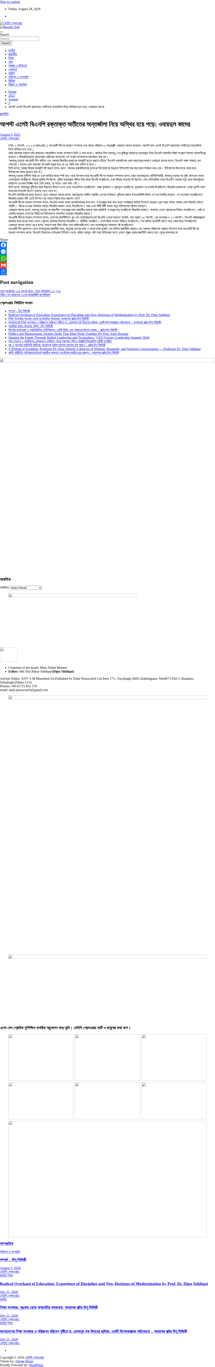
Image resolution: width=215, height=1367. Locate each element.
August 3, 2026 (10, 1268)
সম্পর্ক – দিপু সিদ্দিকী (19, 311)
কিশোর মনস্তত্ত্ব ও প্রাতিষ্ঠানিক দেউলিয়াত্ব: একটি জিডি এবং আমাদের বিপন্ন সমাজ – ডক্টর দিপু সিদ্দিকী (62, 330)
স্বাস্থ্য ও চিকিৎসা (17, 65)
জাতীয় (11, 50)
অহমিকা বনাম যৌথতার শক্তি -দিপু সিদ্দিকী (30, 326)
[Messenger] (107, 251)
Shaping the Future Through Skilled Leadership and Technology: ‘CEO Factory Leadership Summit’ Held (78, 337)
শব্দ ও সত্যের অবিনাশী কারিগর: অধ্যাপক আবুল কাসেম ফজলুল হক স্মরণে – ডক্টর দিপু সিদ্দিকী (56, 345)
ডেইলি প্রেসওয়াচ (34, 1357)
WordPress (36, 1365)
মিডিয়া (11, 81)
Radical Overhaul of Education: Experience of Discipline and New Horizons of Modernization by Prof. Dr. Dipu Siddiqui (89, 315)
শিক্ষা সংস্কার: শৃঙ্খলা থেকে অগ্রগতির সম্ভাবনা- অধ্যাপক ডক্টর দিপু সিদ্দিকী (48, 318)
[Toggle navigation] (1, 32)
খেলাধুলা (12, 69)
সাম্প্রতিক (6, 1243)
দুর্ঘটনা (11, 73)
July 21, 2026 (9, 1292)
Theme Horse (24, 1361)
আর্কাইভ (4, 587)
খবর (10, 62)
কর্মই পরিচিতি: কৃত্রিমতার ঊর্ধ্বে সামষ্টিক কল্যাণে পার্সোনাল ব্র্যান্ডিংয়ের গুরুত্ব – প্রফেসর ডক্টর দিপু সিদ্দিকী (63, 352)
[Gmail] (107, 265)
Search (4, 34)
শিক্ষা (11, 58)
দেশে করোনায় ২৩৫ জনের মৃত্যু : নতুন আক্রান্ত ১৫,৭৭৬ (30, 291)
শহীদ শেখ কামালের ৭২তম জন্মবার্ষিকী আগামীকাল (25, 295)
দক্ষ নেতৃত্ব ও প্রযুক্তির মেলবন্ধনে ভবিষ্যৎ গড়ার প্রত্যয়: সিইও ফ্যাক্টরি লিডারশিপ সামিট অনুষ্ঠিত (60, 341)
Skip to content (10, 2)
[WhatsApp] (107, 258)
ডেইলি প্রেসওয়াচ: (10, 138)
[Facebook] (107, 245)
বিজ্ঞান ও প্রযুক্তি (17, 84)
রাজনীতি (12, 54)
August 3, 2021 (10, 134)
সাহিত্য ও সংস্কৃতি (18, 77)
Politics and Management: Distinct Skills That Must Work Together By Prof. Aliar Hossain (68, 334)
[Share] (107, 272)
